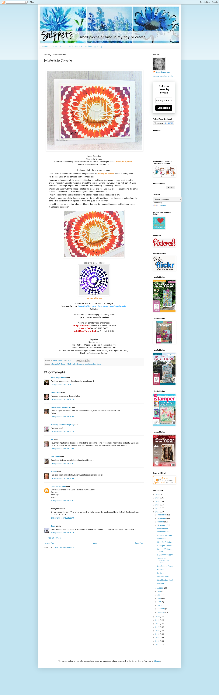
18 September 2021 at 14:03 (62, 417)
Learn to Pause (163, 532)
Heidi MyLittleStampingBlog (62, 425)
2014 (157, 637)
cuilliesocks (56, 393)
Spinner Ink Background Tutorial (163, 560)
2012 (157, 644)
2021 (157, 512)
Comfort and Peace (165, 566)
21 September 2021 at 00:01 (62, 501)
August (160, 588)
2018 (157, 624)
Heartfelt (160, 570)
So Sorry (160, 573)
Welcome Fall (162, 528)
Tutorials (56, 46)
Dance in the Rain (164, 535)
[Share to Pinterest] (88, 360)
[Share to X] (83, 360)
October (160, 522)
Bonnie (54, 471)
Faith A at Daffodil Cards (61, 407)
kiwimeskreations (58, 486)
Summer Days (163, 577)
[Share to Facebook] (86, 360)
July (159, 591)
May (159, 598)
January (160, 612)
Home (45, 46)
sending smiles (90, 364)
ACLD (69, 364)
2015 (157, 634)
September (162, 525)
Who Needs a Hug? (165, 580)
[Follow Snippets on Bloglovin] (163, 124)
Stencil (99, 364)
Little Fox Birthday (164, 542)
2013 (157, 641)
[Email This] (77, 360)
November (161, 518)
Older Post (139, 543)
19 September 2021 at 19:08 (62, 478)
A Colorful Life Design (58, 364)
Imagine (160, 583)
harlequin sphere (78, 364)
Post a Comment (54, 538)
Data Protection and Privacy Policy (83, 46)
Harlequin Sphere (164, 546)
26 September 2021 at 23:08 (62, 518)
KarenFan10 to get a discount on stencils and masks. (102, 306)
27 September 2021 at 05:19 (62, 533)
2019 (157, 620)
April (159, 602)
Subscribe (163, 107)
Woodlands (161, 539)
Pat (52, 439)
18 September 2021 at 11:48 (62, 385)
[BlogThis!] (80, 360)
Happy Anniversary (165, 555)
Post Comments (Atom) (64, 547)
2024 (157, 501)
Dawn (53, 526)
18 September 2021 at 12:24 (62, 399)
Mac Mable (55, 457)
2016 (157, 631)
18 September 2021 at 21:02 (62, 449)
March (160, 605)
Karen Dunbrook (163, 72)
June (159, 595)
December (161, 515)
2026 (157, 494)
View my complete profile (163, 76)
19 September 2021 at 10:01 (62, 464)
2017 (157, 627)
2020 (157, 617)
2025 (157, 498)
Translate (162, 206)
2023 (157, 505)
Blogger (157, 661)
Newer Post (49, 543)
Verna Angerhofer (58, 378)
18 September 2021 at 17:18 (62, 431)
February (161, 609)
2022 (157, 508)
